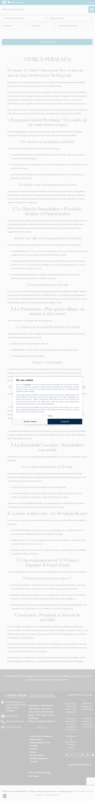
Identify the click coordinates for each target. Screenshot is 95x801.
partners (28, 385)
